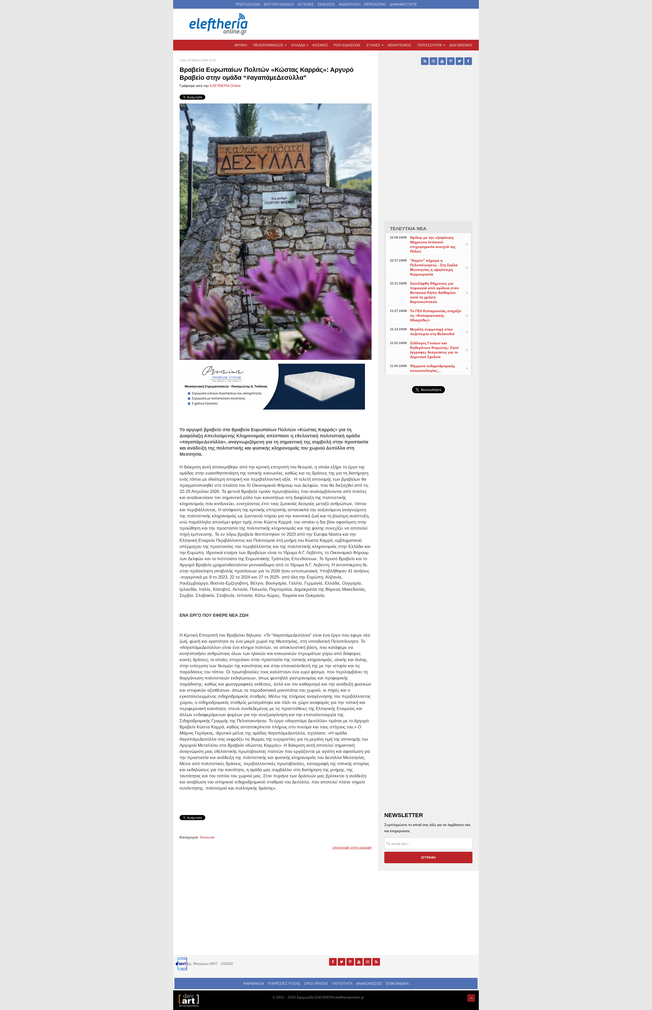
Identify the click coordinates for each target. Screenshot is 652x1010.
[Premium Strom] (272, 386)
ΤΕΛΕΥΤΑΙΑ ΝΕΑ (408, 228)
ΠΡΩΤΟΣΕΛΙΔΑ (247, 4)
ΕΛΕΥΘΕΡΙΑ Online (225, 86)
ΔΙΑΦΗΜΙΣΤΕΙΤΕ (403, 4)
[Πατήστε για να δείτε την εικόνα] (276, 231)
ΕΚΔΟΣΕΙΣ (326, 4)
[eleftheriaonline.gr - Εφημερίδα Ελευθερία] (219, 24)
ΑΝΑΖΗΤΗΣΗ (349, 4)
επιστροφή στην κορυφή (352, 847)
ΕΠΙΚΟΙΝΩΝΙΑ (397, 983)
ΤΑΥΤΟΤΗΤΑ (342, 983)
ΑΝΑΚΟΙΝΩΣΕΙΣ (369, 983)
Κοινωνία (207, 837)
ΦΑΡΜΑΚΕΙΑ (253, 983)
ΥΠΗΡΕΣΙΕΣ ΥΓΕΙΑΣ (284, 983)
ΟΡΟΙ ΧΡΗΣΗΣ (316, 983)
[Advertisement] (428, 518)
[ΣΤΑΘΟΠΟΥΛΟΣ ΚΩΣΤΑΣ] (188, 1000)
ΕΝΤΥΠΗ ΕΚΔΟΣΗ (279, 4)
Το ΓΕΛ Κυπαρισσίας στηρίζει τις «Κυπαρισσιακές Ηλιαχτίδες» (435, 315)
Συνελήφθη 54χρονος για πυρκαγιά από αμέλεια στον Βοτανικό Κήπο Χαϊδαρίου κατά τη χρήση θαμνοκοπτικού (434, 292)
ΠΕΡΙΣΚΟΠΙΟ (375, 4)
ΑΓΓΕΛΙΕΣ (305, 4)
